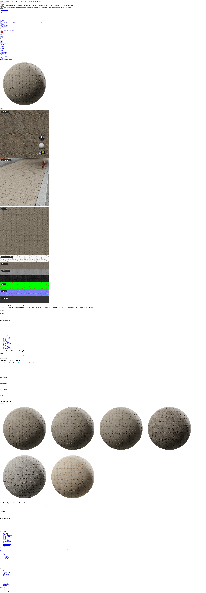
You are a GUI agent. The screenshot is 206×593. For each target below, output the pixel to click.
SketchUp (3, 21)
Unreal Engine (30, 22)
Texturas (1, 35)
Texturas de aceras (6, 330)
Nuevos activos (3, 11)
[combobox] (103, 40)
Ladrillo (15, 5)
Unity (27, 22)
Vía (3, 344)
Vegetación (69, 7)
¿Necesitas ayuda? (3, 26)
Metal (37, 5)
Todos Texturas (3, 5)
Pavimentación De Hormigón (7, 337)
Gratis (29, 5)
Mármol (34, 5)
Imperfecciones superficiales (56, 5)
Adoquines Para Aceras (7, 348)
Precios (1, 23)
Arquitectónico (8, 5)
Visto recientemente (3, 24)
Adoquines (4, 339)
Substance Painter (48, 22)
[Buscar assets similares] (1, 109)
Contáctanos (5, 585)
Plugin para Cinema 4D (7, 564)
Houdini (1, 20)
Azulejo (62, 5)
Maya (2, 19)
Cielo (14, 9)
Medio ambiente (8, 9)
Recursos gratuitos (4, 10)
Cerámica (18, 5)
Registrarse (4, 578)
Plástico (47, 5)
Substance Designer (41, 22)
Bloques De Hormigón (6, 347)
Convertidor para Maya (6, 565)
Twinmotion (35, 22)
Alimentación (39, 7)
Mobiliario (46, 7)
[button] (103, 3)
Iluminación (52, 7)
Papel (43, 5)
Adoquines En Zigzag (6, 338)
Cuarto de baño (8, 7)
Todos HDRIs (2, 9)
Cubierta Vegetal (5, 335)
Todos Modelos (3, 7)
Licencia (17, 592)
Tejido (27, 5)
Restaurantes (23, 7)
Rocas (59, 7)
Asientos (65, 7)
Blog (3, 571)
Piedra (50, 5)
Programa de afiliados (4, 25)
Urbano (68, 5)
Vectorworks (11, 22)
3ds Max (1, 15)
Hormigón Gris (5, 336)
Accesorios (35, 7)
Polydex (52, 22)
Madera (71, 5)
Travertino (65, 5)
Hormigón (22, 5)
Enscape (24, 22)
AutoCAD (7, 22)
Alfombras (62, 7)
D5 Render (15, 22)
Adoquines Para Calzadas (7, 343)
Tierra (25, 5)
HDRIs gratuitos (5, 558)
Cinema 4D (2, 17)
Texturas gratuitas (6, 556)
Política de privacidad (12, 592)
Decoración (19, 7)
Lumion (18, 22)
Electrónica (31, 7)
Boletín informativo (6, 574)
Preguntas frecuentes (6, 584)
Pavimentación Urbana (6, 342)
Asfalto (12, 5)
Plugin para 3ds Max (6, 563)
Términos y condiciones (4, 592)
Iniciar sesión (2, 27)
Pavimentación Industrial (7, 346)
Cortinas (15, 7)
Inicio (1, 57)
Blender (1, 13)
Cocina (49, 7)
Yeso (45, 5)
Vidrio (32, 5)
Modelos (1, 36)
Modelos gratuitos (6, 557)
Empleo (4, 573)
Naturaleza (40, 5)
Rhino (1, 22)
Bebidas (27, 7)
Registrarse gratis (3, 550)
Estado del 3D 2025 (6, 575)
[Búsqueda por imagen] (1, 41)
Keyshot (21, 22)
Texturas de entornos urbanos (7, 329)
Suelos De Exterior (6, 341)
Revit (4, 22)
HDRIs (1, 37)
